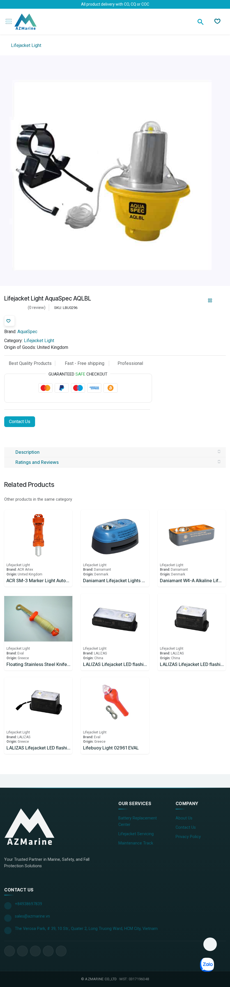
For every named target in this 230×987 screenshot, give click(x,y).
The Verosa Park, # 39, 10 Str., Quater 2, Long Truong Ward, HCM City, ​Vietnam (86, 928)
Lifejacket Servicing (136, 834)
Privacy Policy (188, 836)
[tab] (115, 452)
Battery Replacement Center (137, 821)
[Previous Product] (200, 300)
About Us (184, 818)
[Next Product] (220, 300)
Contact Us (19, 421)
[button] (210, 944)
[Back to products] (210, 300)
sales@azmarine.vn (32, 916)
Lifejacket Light (25, 45)
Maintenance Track (135, 843)
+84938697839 (28, 904)
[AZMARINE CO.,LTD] (29, 826)
